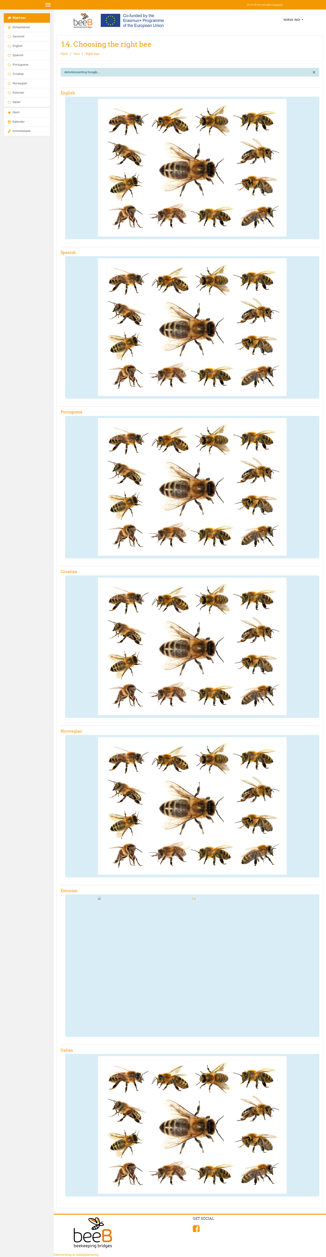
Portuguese (71, 411)
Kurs (77, 54)
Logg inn (277, 4)
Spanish (68, 252)
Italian (67, 1050)
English (68, 92)
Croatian (69, 571)
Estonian (69, 890)
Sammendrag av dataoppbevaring (76, 1254)
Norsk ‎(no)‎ (292, 20)
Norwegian (71, 731)
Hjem (64, 54)
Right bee (92, 54)
